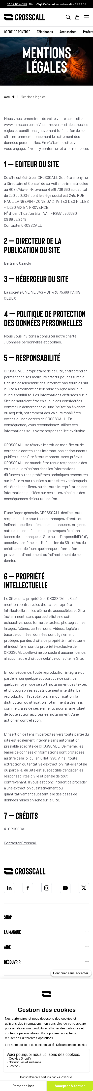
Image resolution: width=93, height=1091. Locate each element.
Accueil (9, 97)
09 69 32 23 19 (15, 219)
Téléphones (45, 31)
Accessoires (68, 31)
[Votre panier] (77, 17)
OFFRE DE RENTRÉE (17, 31)
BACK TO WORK (17, 4)
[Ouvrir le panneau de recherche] (68, 17)
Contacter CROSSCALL (23, 225)
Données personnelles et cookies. (34, 341)
